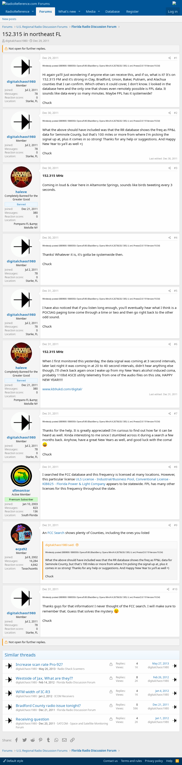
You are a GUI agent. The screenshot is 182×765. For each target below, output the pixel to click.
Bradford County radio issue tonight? (48, 705)
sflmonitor (21, 490)
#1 (175, 58)
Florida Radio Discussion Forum (76, 682)
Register (132, 11)
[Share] (169, 58)
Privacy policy (154, 761)
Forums (45, 11)
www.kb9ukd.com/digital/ (62, 389)
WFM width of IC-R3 (33, 691)
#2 (175, 113)
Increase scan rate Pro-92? (39, 664)
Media (90, 11)
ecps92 (21, 549)
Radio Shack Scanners (71, 669)
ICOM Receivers (64, 696)
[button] (33, 11)
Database (112, 11)
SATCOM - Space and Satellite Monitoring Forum (62, 725)
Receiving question (32, 719)
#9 (175, 525)
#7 (175, 413)
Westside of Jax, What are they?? (44, 678)
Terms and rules (131, 761)
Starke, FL (32, 101)
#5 (175, 291)
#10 (174, 589)
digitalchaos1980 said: (59, 545)
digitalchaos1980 (16, 41)
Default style (14, 761)
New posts (9, 19)
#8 (175, 467)
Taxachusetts (30, 568)
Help (169, 761)
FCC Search (56, 532)
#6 (175, 344)
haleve (21, 191)
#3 (175, 168)
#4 (175, 238)
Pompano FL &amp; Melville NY (26, 226)
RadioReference (17, 11)
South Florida (30, 515)
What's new (67, 11)
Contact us (110, 761)
